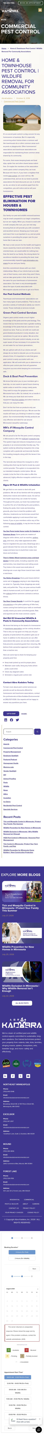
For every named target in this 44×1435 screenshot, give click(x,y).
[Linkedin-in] (5, 1076)
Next (34, 1269)
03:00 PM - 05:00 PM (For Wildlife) (18, 1416)
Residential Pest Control (12, 805)
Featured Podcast (10, 759)
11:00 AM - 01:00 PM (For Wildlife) (17, 1399)
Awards (6, 744)
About (25, 1204)
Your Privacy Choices (14, 1212)
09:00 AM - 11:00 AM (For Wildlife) (18, 1391)
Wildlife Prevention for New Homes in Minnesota (22, 827)
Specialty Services (10, 809)
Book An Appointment (30, 3)
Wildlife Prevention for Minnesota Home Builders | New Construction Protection (18, 851)
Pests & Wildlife (11, 1204)
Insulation (7, 798)
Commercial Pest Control (14, 101)
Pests (5, 782)
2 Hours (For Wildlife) (22, 1258)
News (5, 790)
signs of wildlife (16, 523)
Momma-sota (8, 767)
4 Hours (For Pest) (22, 1252)
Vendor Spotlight (9, 771)
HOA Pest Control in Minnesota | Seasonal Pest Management (21, 838)
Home (4, 48)
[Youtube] (28, 1076)
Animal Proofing (9, 778)
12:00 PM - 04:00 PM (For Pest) (18, 1383)
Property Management (12, 752)
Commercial (29, 1199)
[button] (40, 10)
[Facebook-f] (13, 1076)
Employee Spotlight (10, 755)
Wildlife (6, 786)
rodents (9, 593)
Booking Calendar (24, 1344)
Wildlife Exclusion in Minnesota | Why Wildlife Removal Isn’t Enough (20, 832)
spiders (35, 537)
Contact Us (14, 1208)
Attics (5, 794)
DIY (4, 775)
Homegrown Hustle (10, 763)
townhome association (13, 628)
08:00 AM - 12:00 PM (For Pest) (18, 1377)
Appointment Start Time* (13, 1372)
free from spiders (18, 399)
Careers (35, 1204)
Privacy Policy (29, 1208)
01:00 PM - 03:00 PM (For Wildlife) (18, 1406)
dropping (16, 581)
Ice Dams (7, 801)
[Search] (37, 732)
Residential (15, 1199)
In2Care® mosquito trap (30, 438)
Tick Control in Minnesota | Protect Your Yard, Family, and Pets (20, 845)
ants (4, 540)
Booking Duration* (11, 1247)
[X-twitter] (20, 1076)
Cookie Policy (33, 1212)
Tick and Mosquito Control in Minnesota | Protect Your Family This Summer (22, 822)
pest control (12, 176)
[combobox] (18, 732)
